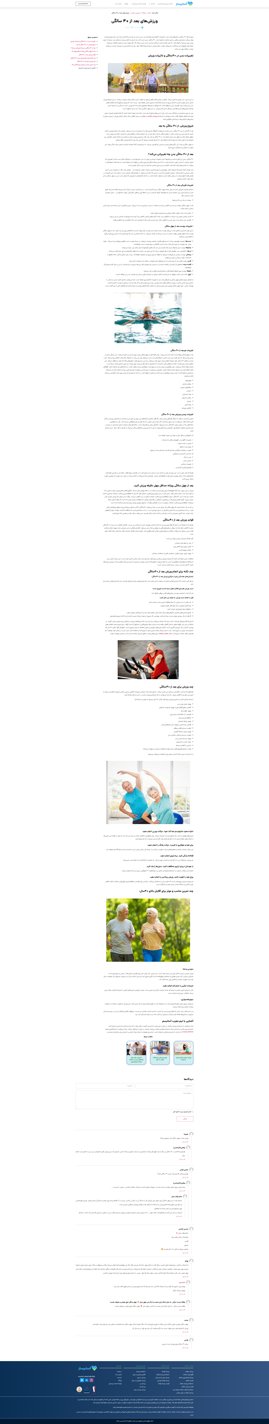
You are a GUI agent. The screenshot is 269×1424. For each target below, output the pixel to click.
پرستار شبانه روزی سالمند (186, 1378)
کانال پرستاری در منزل (139, 1375)
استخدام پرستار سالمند (186, 1384)
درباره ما (119, 1372)
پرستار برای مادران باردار (162, 1378)
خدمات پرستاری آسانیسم (165, 4)
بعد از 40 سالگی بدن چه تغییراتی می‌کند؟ (83, 48)
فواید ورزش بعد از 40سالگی (87, 55)
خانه (149, 13)
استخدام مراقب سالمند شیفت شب (183, 1390)
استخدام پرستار (141, 1372)
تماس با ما (118, 4)
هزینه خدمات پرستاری (115, 1384)
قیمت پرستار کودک (163, 1384)
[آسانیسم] (184, 3)
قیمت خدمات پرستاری (139, 4)
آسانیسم (182, 1282)
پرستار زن (143, 1384)
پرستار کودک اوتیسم (163, 1381)
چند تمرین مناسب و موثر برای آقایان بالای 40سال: (83, 65)
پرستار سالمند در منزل (149, 116)
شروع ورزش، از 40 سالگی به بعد (86, 45)
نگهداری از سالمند (188, 1375)
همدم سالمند (163, 633)
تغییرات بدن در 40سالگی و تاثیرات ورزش (83, 41)
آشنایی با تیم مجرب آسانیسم (87, 68)
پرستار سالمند (189, 1372)
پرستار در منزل (141, 1378)
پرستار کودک (165, 1372)
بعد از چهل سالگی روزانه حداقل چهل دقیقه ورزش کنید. (83, 51)
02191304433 (83, 4)
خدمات (153, 4)
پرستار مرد (143, 1387)
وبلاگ (126, 4)
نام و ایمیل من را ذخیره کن (182, 1112)
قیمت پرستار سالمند (187, 1387)
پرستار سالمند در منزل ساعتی (184, 1393)
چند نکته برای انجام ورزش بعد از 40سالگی (83, 58)
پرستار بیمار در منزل (140, 1390)
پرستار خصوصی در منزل (139, 1381)
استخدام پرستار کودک (162, 1375)
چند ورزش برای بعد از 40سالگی (86, 61)
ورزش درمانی (135, 13)
